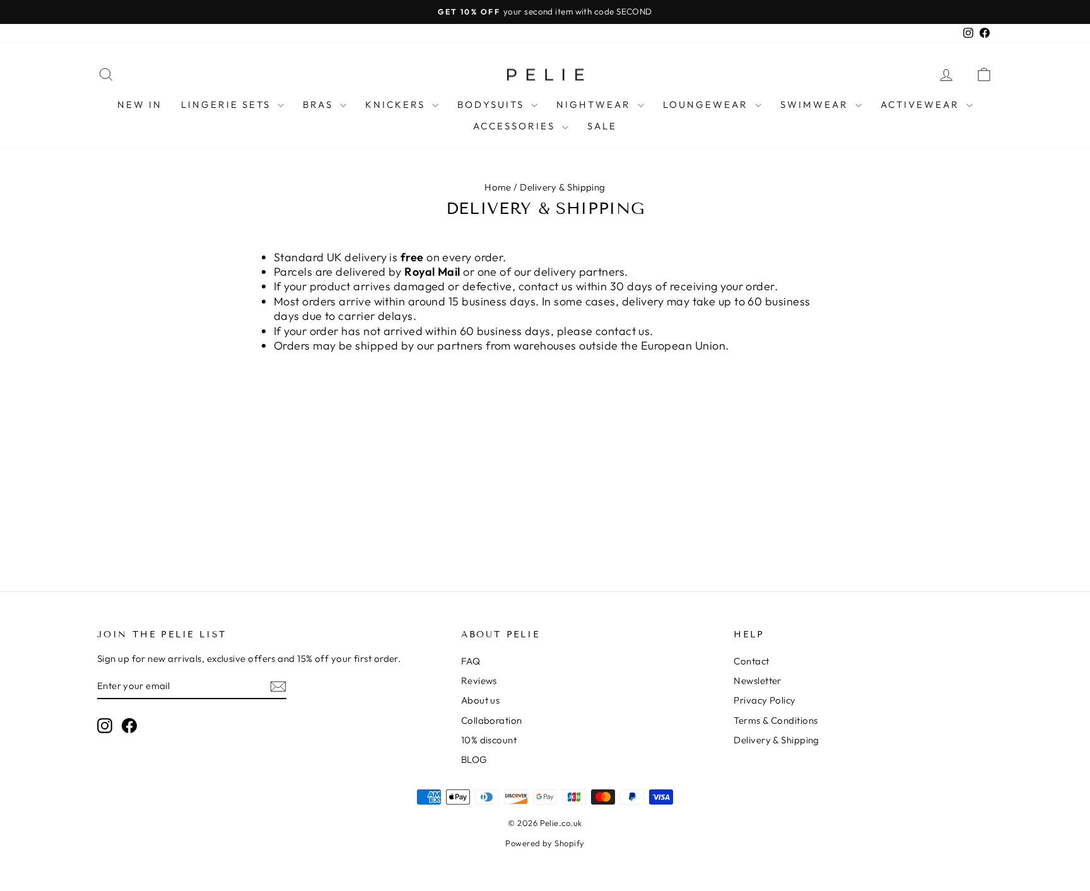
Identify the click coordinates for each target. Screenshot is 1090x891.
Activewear (922, 104)
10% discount (489, 740)
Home (498, 187)
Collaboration (491, 720)
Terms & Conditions (776, 720)
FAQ (470, 661)
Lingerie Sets (227, 104)
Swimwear (816, 104)
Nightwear (595, 104)
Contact (751, 661)
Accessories (516, 126)
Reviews (479, 681)
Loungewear (707, 104)
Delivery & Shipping (776, 740)
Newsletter (758, 681)
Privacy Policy (764, 700)
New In (139, 104)
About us (480, 700)
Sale (602, 126)
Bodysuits (492, 104)
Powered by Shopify (544, 843)
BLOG (474, 759)
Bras (320, 104)
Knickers (397, 104)
